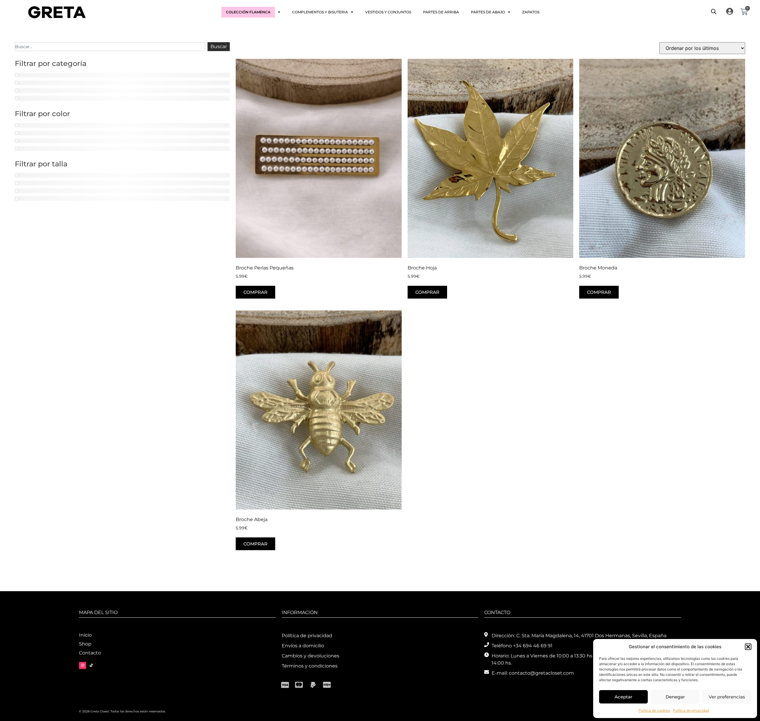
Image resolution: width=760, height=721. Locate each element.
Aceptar (623, 697)
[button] (748, 647)
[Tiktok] (91, 665)
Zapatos (530, 12)
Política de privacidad (691, 710)
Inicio (85, 635)
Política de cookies (654, 710)
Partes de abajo (488, 12)
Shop (85, 644)
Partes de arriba (441, 12)
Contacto (90, 653)
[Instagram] (82, 665)
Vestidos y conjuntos (388, 12)
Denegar (675, 697)
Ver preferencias (727, 697)
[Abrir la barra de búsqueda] (714, 11)
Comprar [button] (255, 292)
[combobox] (110, 46)
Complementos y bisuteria (320, 12)
